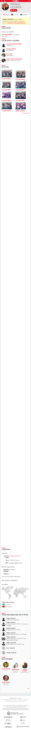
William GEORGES (11, 642)
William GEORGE (20, 111)
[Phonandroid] (22, 727)
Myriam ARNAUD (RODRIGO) (14, 59)
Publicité (26, 705)
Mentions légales (6, 709)
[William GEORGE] (5, 7)
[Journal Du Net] (8, 720)
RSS (18, 706)
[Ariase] (8, 726)
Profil (7, 14)
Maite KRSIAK (15, 669)
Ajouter (14, 10)
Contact (7, 706)
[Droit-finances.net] (22, 720)
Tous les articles (13, 706)
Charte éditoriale (19, 705)
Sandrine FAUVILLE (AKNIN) (14, 44)
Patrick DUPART (24, 670)
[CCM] (22, 717)
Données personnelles (7, 708)
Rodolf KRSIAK (6, 682)
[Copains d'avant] (8, 723)
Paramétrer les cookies (18, 708)
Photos (16, 14)
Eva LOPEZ (9, 54)
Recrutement (23, 706)
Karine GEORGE (6, 669)
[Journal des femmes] (8, 717)
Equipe (13, 705)
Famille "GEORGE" (11, 652)
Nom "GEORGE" (10, 648)
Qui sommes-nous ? (7, 705)
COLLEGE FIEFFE (7, 34)
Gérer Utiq (26, 708)
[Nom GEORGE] (4, 648)
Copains (25, 14)
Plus (28, 688)
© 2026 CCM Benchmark (23, 709)
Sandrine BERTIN (11, 49)
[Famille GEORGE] (4, 653)
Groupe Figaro (13, 709)
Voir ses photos (25, 113)
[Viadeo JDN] (22, 723)
